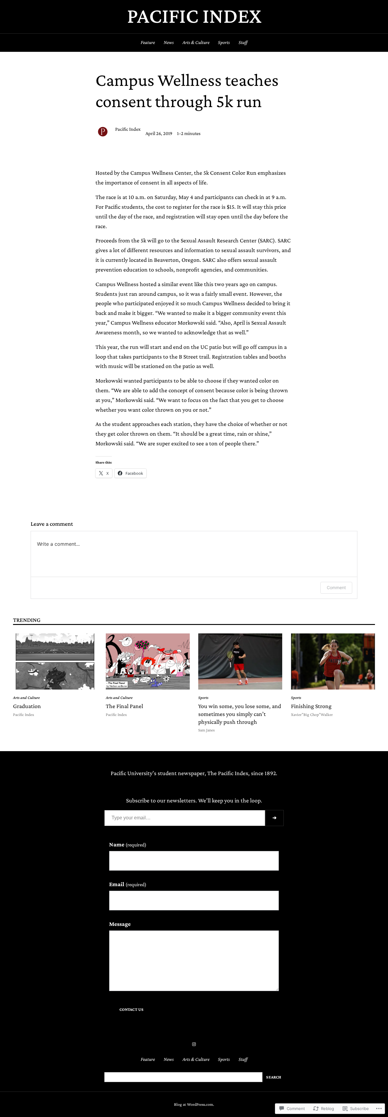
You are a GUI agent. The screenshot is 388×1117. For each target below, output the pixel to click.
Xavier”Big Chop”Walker (312, 714)
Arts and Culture (26, 697)
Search (273, 1077)
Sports (203, 697)
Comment (336, 587)
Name (127, 844)
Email (127, 884)
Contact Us (131, 1009)
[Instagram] (194, 1044)
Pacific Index (194, 15)
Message (120, 923)
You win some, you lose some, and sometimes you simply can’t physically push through (239, 714)
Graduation (27, 706)
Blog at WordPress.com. (194, 1104)
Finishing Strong (311, 706)
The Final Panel (124, 706)
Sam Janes (206, 730)
